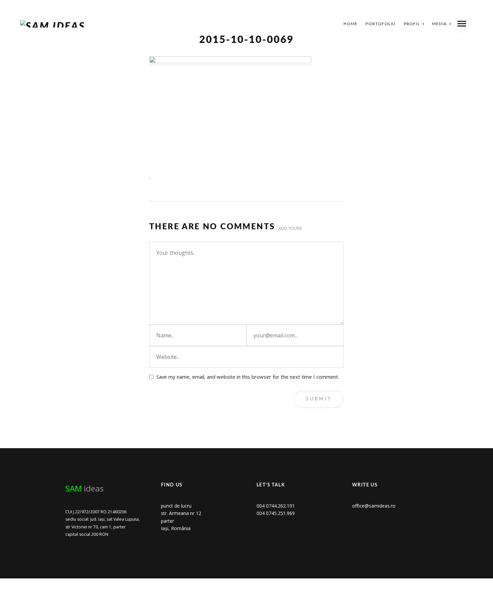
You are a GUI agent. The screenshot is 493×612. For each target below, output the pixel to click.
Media (439, 24)
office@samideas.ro (373, 506)
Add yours (290, 229)
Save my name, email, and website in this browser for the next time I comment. (247, 376)
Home (350, 24)
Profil (412, 24)
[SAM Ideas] (52, 24)
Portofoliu (380, 24)
